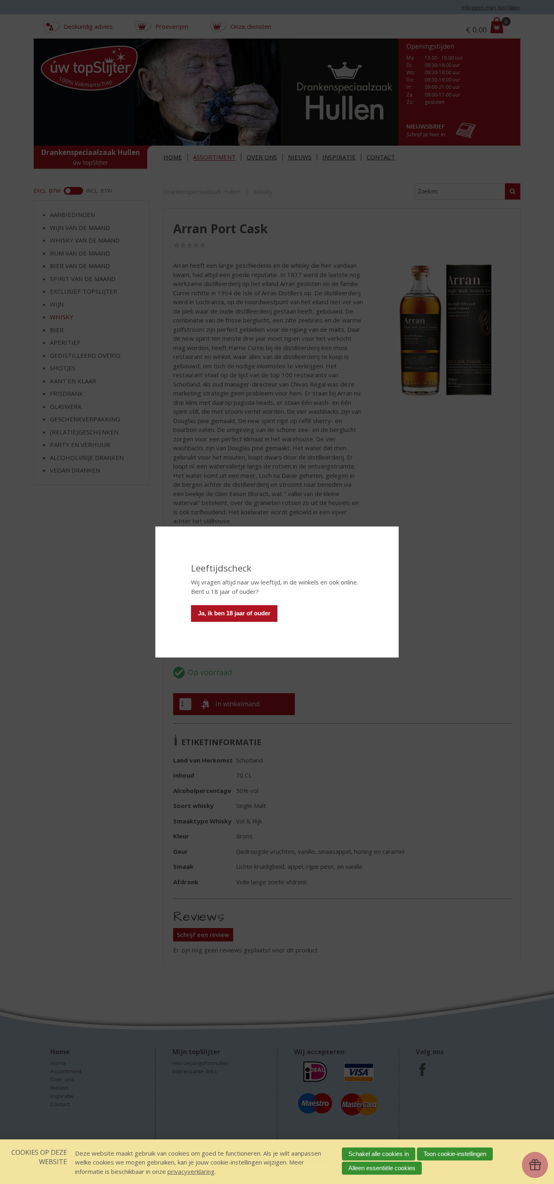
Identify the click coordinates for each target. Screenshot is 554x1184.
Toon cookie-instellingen (454, 1153)
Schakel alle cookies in (378, 1153)
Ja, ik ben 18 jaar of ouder (234, 613)
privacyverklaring (191, 1171)
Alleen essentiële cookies (381, 1168)
